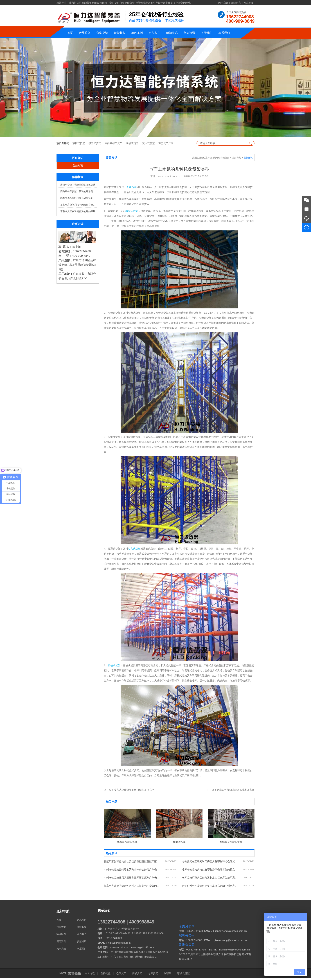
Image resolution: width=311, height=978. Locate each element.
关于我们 (207, 32)
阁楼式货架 (132, 143)
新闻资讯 (172, 32)
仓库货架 (153, 973)
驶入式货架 (148, 143)
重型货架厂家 (165, 143)
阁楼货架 (137, 973)
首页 (70, 32)
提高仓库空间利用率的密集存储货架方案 (78, 204)
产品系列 (84, 32)
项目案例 (137, 32)
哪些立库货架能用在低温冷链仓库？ (78, 198)
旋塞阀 (167, 973)
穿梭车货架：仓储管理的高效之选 (77, 184)
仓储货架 (132, 187)
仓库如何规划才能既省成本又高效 (230, 789)
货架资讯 (189, 32)
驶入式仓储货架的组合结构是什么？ (129, 789)
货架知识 (78, 165)
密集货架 (102, 32)
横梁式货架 (95, 143)
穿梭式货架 (78, 143)
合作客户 (154, 32)
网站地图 (249, 2)
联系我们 (224, 32)
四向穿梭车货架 (113, 143)
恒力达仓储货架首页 (219, 157)
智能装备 (119, 32)
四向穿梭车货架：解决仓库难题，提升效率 (78, 191)
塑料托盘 (105, 973)
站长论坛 (90, 973)
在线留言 (236, 2)
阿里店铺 (223, 2)
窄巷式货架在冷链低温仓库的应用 (77, 211)
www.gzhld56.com (143, 947)
